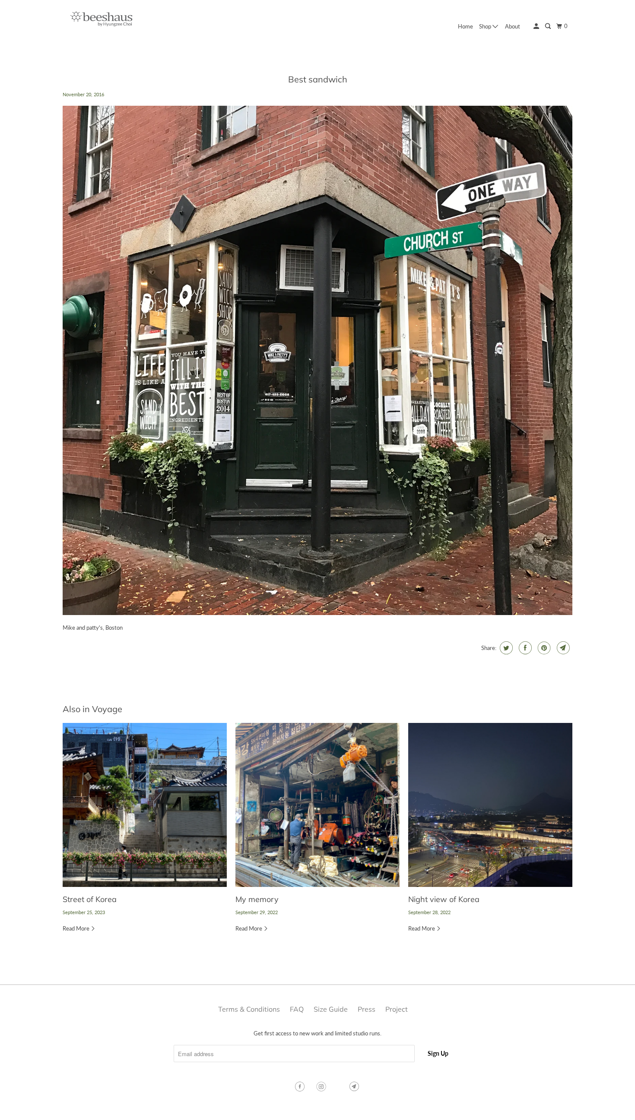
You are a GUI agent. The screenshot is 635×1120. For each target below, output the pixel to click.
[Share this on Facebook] (524, 647)
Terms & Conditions (249, 1009)
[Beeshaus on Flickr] (339, 1087)
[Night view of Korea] (490, 805)
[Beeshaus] (101, 21)
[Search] (548, 26)
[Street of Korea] (145, 805)
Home (465, 26)
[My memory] (317, 805)
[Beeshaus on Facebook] (300, 1087)
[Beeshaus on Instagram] (322, 1087)
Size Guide (331, 1009)
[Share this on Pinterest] (543, 647)
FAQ (297, 1009)
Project (396, 1009)
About (512, 26)
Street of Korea (90, 899)
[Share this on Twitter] (505, 647)
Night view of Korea (443, 899)
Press (366, 1009)
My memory (257, 899)
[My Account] (537, 26)
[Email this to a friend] (562, 647)
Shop (485, 26)
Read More (77, 928)
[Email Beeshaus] (355, 1087)
